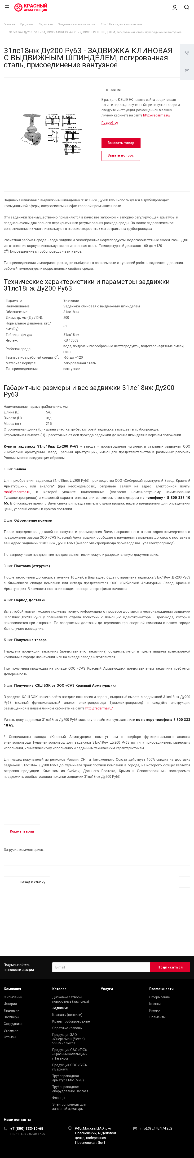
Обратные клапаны (67, 1028)
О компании (13, 997)
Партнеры (11, 1017)
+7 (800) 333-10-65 (26, 1128)
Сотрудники (13, 1024)
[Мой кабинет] (174, 7)
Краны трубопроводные (71, 1021)
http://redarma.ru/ (157, 115)
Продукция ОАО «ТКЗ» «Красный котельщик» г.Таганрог (70, 1054)
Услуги (107, 989)
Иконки (154, 1010)
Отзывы (10, 1037)
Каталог (59, 989)
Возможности (161, 989)
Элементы (157, 1017)
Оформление (159, 997)
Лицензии (11, 1010)
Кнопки (155, 1004)
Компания (12, 989)
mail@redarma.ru (17, 492)
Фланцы (58, 1098)
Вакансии (11, 1030)
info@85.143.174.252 (156, 1128)
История (10, 1004)
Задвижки (60, 1008)
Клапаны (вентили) (67, 1015)
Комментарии (22, 831)
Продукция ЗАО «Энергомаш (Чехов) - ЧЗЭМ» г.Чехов (69, 1039)
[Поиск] (186, 7)
